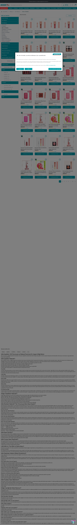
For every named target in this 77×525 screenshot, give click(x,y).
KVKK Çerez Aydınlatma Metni (50, 65)
